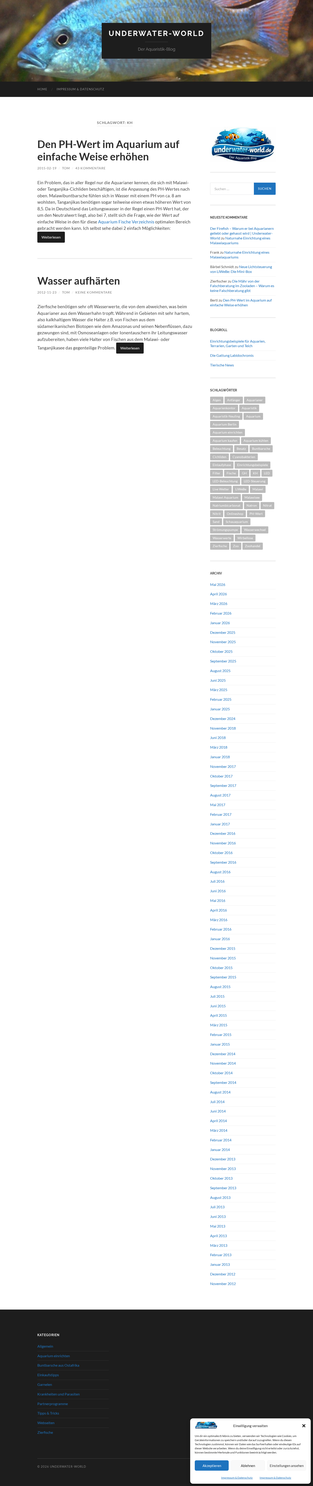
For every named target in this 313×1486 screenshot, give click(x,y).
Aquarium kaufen (225, 440)
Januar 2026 (220, 623)
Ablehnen (248, 1466)
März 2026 (218, 603)
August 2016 (220, 872)
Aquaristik (249, 408)
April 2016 (218, 910)
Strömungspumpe (225, 530)
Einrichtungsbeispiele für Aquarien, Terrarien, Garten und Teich (237, 343)
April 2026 (218, 594)
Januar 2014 (220, 1149)
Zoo (236, 546)
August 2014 (220, 1092)
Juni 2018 (218, 737)
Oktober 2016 (221, 852)
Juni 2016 (218, 891)
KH (255, 473)
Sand (216, 522)
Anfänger (233, 400)
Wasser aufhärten (78, 281)
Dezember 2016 (222, 833)
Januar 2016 (220, 939)
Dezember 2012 (222, 1274)
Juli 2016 (217, 881)
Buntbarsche (261, 448)
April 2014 (218, 1120)
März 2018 (218, 747)
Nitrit (217, 514)
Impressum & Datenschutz (237, 1477)
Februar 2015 (220, 1034)
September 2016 (223, 862)
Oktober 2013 (221, 1178)
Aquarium (253, 416)
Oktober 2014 (221, 1073)
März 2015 (218, 1025)
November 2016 (223, 843)
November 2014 (223, 1063)
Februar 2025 (220, 699)
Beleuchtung (222, 448)
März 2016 (218, 919)
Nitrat (267, 505)
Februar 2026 (220, 613)
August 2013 (220, 1197)
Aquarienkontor (224, 408)
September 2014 (223, 1082)
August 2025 (220, 670)
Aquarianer (255, 400)
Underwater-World (156, 33)
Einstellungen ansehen (287, 1466)
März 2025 (218, 689)
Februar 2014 (220, 1140)
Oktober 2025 (221, 651)
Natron (252, 505)
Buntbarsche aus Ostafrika (58, 1365)
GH (244, 473)
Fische (231, 473)
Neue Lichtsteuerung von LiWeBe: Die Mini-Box (241, 269)
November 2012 (223, 1283)
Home (42, 89)
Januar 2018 (220, 757)
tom (66, 168)
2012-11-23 (47, 292)
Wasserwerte (222, 538)
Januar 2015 (220, 1044)
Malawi (258, 489)
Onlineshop (235, 514)
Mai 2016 (217, 900)
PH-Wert (256, 514)
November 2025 (223, 642)
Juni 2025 (218, 680)
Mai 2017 (217, 804)
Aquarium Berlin (224, 424)
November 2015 (223, 958)
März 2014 (218, 1130)
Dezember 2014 (222, 1054)
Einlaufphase (222, 465)
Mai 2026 (217, 584)
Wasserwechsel (255, 530)
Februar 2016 (220, 929)
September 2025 (223, 661)
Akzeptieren (212, 1466)
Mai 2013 (217, 1226)
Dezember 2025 (222, 632)
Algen (217, 400)
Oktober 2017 (221, 776)
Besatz (241, 448)
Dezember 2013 (222, 1159)
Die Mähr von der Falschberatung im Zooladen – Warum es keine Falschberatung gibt (242, 286)
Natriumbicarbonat (226, 505)
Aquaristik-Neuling (226, 416)
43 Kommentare (90, 168)
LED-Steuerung (254, 481)
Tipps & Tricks (48, 1413)
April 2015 (218, 1015)
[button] (304, 1425)
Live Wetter (221, 489)
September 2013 (223, 1188)
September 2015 (223, 977)
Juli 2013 (217, 1207)
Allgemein (45, 1346)
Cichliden (219, 457)
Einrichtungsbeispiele (252, 465)
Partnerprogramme (52, 1403)
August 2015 (220, 986)
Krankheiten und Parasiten (58, 1394)
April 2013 (218, 1235)
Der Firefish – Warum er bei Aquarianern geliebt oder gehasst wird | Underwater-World (242, 233)
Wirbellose (245, 538)
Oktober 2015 (221, 967)
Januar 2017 (220, 824)
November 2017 (223, 766)
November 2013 (223, 1168)
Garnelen (44, 1384)
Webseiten (46, 1422)
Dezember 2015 (222, 948)
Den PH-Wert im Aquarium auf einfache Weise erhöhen (108, 150)
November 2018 (223, 728)
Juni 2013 (218, 1216)
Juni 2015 (218, 1006)
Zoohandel (252, 546)
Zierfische (220, 546)
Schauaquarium (237, 522)
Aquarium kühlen (256, 440)
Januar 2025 (220, 709)
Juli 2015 (217, 996)
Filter (216, 473)
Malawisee (252, 497)
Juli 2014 (217, 1101)
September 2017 (223, 785)
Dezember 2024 (222, 718)
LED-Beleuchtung (225, 481)
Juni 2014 (218, 1111)
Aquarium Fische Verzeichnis (126, 221)
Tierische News (222, 365)
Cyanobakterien (244, 457)
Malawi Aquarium (225, 497)
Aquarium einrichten (227, 432)
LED (267, 473)
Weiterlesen (51, 237)
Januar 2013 (220, 1264)
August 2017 (220, 795)
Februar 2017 (220, 814)
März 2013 (218, 1245)
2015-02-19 (47, 168)
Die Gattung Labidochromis (232, 355)
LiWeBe (240, 489)
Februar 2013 (220, 1255)
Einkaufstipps (48, 1375)
